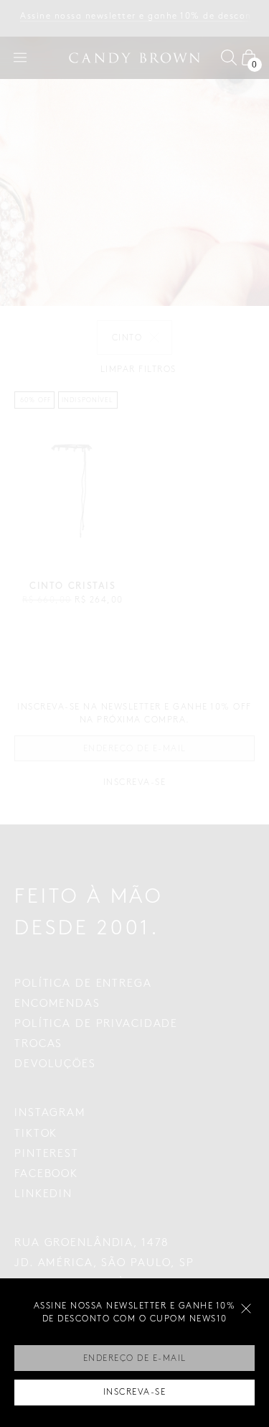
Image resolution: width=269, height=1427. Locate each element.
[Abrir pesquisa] (228, 57)
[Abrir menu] (20, 57)
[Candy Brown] (135, 57)
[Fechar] (246, 1308)
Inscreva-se (134, 1392)
